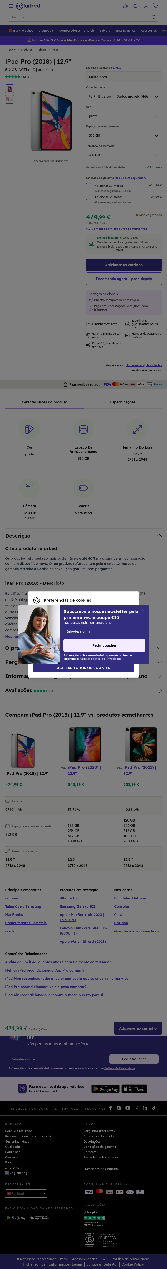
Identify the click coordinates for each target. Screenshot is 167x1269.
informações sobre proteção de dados (62, 632)
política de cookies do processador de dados (67, 637)
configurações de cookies (59, 628)
